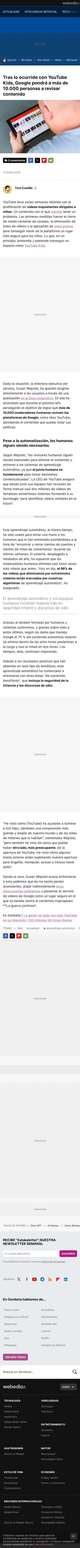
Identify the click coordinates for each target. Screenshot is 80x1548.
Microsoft (72, 59)
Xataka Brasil (11, 1512)
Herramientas (49, 1316)
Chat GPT (36, 1225)
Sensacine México (51, 1512)
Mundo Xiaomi (12, 1427)
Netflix (45, 1338)
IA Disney (53, 1225)
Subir (66, 1386)
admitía (56, 212)
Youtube (34, 1279)
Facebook (30, 160)
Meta (58, 59)
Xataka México (12, 1506)
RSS (50, 1279)
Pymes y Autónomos (53, 1482)
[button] (26, 188)
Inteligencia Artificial (53, 1345)
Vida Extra (47, 1411)
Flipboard (44, 160)
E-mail (50, 160)
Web (20, 928)
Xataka (8, 1406)
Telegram (42, 1279)
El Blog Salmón (49, 1477)
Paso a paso (11, 1309)
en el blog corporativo (37, 398)
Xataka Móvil (11, 1411)
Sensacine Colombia (52, 1517)
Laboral (45, 1331)
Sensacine (47, 1430)
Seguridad (10, 1323)
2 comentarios (16, 160)
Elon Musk (44, 59)
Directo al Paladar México (18, 1522)
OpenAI (11, 59)
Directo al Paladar (14, 1453)
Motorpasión (48, 1453)
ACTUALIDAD (11, 11)
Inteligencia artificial (16, 1316)
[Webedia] (71, 3)
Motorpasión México (53, 1522)
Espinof (45, 1435)
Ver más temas (15, 1357)
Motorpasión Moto (52, 1459)
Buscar (74, 1371)
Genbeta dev (49, 1323)
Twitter (37, 160)
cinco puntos (63, 226)
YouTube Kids (35, 245)
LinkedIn (66, 1279)
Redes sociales (13, 1331)
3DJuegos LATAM (51, 1506)
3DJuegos (47, 1406)
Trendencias (11, 1477)
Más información (44, 1544)
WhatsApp (10, 1345)
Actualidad (32, 928)
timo (6, 1338)
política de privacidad (53, 1261)
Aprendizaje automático (60, 928)
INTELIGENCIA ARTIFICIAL (41, 11)
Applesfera (10, 1416)
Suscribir (68, 1253)
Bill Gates (26, 59)
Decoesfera (10, 1482)
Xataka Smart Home (15, 1421)
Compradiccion (12, 1488)
